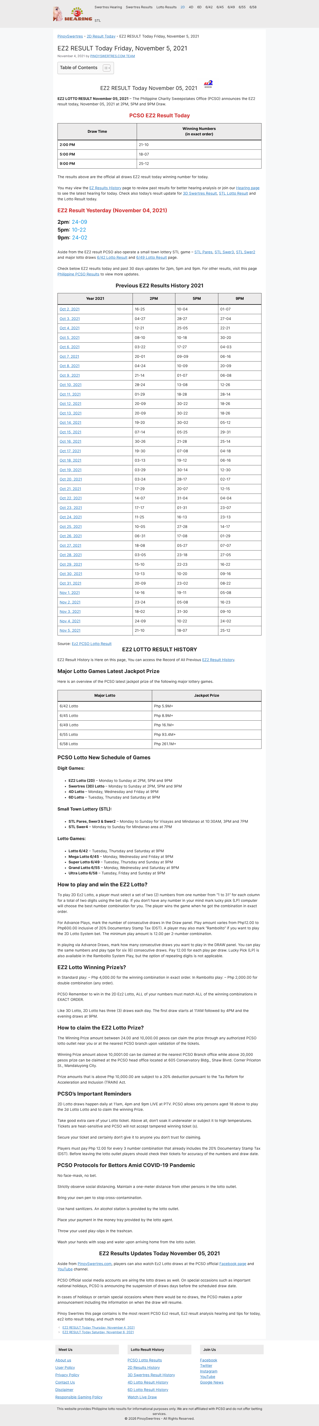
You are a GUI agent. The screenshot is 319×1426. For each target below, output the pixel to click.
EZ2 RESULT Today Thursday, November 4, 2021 (98, 1327)
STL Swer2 (245, 252)
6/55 (242, 7)
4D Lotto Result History (148, 1382)
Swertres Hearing (108, 7)
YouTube (65, 1269)
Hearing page (248, 188)
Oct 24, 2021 (71, 517)
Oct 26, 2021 (71, 536)
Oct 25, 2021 (71, 526)
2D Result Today (101, 36)
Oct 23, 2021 (71, 508)
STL (98, 20)
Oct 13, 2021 (71, 413)
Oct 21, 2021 (70, 489)
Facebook (208, 1360)
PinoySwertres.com (95, 1264)
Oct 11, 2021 (70, 394)
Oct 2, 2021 (70, 309)
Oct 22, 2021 (71, 498)
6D (199, 7)
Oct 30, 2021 (71, 574)
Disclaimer (64, 1390)
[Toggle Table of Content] (104, 68)
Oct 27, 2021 (70, 545)
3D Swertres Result (200, 193)
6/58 (253, 7)
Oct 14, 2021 (70, 422)
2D (183, 7)
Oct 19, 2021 (71, 470)
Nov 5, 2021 (70, 630)
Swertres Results (139, 7)
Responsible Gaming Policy (78, 1397)
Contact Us (65, 1382)
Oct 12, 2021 (70, 403)
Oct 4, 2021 (70, 328)
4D (191, 7)
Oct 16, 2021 (70, 441)
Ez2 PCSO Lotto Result (92, 644)
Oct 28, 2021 (71, 555)
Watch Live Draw (142, 1397)
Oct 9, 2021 (70, 375)
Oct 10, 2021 (71, 385)
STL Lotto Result (233, 193)
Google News (212, 1382)
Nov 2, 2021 (70, 602)
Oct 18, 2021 (70, 460)
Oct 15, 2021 (70, 432)
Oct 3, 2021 (70, 319)
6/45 (220, 7)
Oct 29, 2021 (71, 564)
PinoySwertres (70, 36)
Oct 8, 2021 (70, 366)
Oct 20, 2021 (71, 479)
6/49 (231, 7)
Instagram (208, 1371)
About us (63, 1360)
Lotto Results (166, 7)
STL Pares (203, 252)
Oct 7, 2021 (69, 356)
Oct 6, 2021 (70, 347)
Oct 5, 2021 (70, 337)
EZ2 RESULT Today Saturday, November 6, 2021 (98, 1332)
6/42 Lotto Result (112, 257)
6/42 (209, 7)
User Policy (65, 1367)
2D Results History (144, 1367)
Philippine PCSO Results (78, 274)
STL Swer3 (224, 252)
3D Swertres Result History (151, 1375)
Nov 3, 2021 (70, 611)
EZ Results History (105, 188)
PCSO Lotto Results (145, 1360)
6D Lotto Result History (148, 1390)
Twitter (206, 1365)
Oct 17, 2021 (70, 451)
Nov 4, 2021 (70, 621)
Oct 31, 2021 (70, 583)
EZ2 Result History (218, 660)
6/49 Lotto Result (151, 257)
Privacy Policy (67, 1375)
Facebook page (232, 1264)
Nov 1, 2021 (70, 592)
